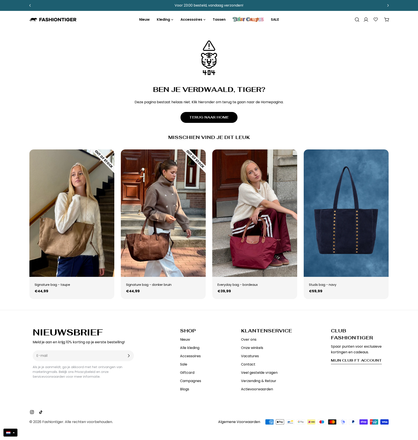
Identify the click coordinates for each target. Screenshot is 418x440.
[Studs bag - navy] (346, 213)
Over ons (248, 339)
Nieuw (185, 339)
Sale (183, 364)
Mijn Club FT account (356, 360)
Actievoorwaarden (257, 389)
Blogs (184, 389)
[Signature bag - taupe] (71, 213)
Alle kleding (189, 347)
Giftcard (187, 372)
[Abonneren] (128, 355)
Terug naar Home (209, 117)
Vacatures (250, 356)
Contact (248, 364)
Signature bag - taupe (52, 285)
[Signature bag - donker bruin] (163, 213)
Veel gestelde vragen (259, 372)
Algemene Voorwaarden (239, 421)
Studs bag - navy (322, 285)
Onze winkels (252, 347)
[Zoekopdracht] (355, 19)
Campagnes (190, 380)
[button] (10, 433)
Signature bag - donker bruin (149, 285)
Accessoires (190, 356)
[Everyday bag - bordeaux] (254, 213)
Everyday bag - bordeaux (237, 285)
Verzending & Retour (258, 380)
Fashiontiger (52, 421)
